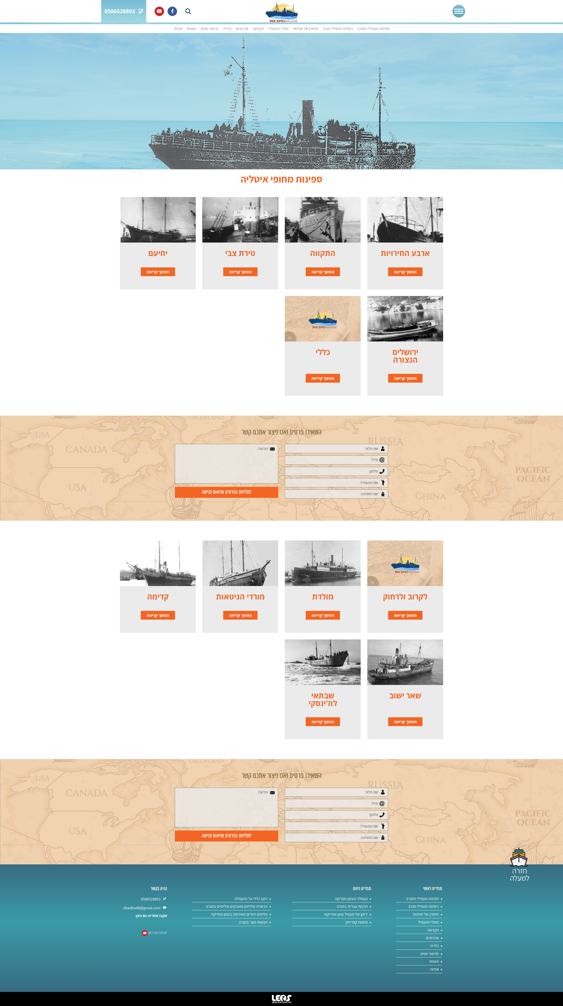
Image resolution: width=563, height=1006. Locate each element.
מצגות (191, 28)
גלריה (227, 28)
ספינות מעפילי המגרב (373, 28)
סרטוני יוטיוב (209, 28)
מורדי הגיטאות (240, 596)
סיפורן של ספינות (305, 28)
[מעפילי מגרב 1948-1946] (281, 11)
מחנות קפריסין (357, 922)
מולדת (323, 596)
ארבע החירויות (405, 253)
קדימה (158, 596)
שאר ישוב (405, 695)
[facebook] (172, 11)
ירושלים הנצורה (405, 356)
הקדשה (258, 28)
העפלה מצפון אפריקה (351, 898)
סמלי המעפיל (278, 28)
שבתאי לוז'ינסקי (323, 699)
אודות (178, 28)
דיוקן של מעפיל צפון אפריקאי (346, 914)
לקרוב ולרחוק (405, 596)
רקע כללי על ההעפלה (250, 898)
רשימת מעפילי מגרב (338, 28)
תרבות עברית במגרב (352, 906)
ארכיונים (242, 28)
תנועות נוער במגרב (253, 922)
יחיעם (158, 253)
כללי (323, 352)
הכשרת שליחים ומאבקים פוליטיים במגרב (236, 906)
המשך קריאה (405, 272)
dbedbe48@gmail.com (142, 907)
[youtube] (159, 11)
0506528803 (151, 899)
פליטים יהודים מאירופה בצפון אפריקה (239, 914)
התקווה (322, 253)
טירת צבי (240, 253)
